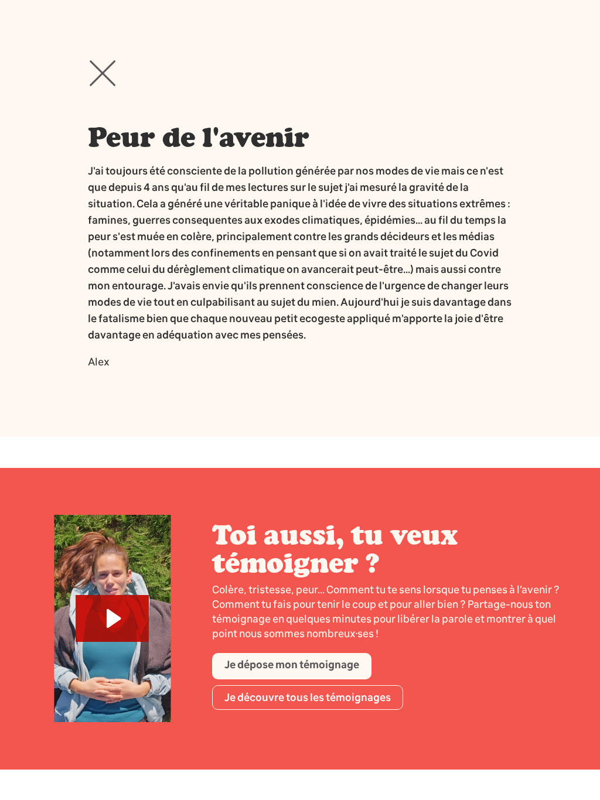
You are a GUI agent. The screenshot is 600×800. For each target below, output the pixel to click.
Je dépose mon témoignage (291, 665)
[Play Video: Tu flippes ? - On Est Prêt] (112, 618)
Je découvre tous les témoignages (307, 697)
